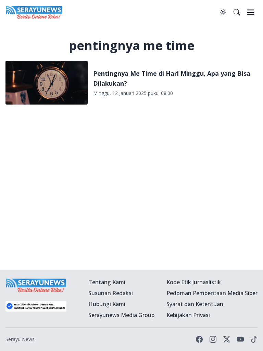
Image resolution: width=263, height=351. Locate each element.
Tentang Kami (106, 282)
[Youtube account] (240, 339)
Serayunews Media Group (121, 315)
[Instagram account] (213, 339)
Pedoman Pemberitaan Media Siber (212, 293)
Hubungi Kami (106, 304)
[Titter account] (226, 339)
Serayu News (20, 339)
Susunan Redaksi (110, 293)
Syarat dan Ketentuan (194, 304)
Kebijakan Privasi (188, 315)
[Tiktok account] (254, 339)
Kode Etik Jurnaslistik (193, 282)
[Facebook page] (199, 339)
